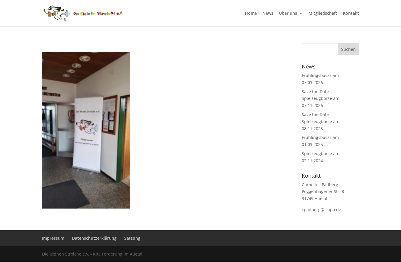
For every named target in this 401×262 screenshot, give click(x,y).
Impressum (53, 238)
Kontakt (351, 13)
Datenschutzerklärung (94, 238)
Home (251, 13)
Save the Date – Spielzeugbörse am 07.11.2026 (320, 98)
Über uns (288, 13)
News (267, 13)
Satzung (132, 238)
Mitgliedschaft (323, 13)
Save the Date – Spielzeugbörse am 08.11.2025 (320, 121)
